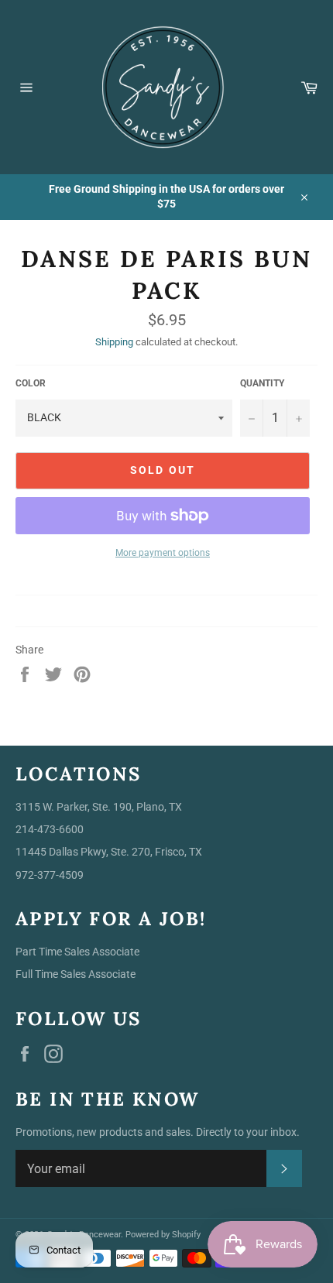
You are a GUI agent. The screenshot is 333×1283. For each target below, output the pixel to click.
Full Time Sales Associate (75, 974)
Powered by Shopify (163, 1235)
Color (30, 383)
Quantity (262, 383)
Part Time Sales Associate (77, 951)
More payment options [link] (162, 552)
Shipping (114, 342)
